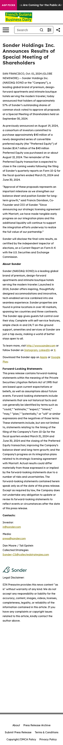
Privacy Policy (48, 739)
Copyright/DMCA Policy (21, 739)
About (16, 725)
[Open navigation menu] (6, 30)
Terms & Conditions (46, 732)
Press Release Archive (37, 725)
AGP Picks (8, 5)
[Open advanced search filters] (49, 30)
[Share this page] (58, 30)
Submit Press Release (18, 732)
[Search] (41, 30)
